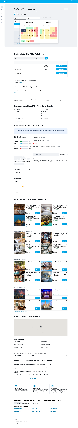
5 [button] (37, 28)
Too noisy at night (38, 147)
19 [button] (37, 33)
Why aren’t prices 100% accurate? (21, 425)
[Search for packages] (1, 11)
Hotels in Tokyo (35, 413)
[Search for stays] (1, 7)
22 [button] (27, 35)
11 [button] (34, 30)
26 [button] (37, 35)
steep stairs (28, 161)
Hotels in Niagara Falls (54, 413)
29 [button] (27, 38)
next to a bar (23, 161)
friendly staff (22, 156)
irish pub (28, 159)
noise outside (17, 163)
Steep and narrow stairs (39, 144)
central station (17, 161)
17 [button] (32, 33)
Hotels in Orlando (35, 410)
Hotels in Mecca (35, 408)
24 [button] (32, 35)
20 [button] (21, 35)
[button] (2, 1)
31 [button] (56, 38)
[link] (21, 227)
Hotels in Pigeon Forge (18, 410)
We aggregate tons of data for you (21, 423)
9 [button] (29, 30)
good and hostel (17, 159)
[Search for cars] (1, 9)
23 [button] (29, 35)
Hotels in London (53, 411)
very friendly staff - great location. (41, 140)
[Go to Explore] (1, 14)
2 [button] (29, 28)
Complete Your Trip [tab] (34, 403)
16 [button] (29, 33)
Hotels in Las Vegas (18, 408)
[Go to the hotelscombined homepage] (8, 1)
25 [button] (34, 35)
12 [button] (37, 30)
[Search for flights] (1, 5)
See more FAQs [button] (33, 378)
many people (23, 159)
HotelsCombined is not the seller (21, 421)
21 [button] (24, 35)
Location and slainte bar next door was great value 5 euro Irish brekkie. (47, 138)
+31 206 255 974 (17, 13)
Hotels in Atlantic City (36, 411)
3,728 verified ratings (22, 14)
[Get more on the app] (1, 17)
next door (22, 163)
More (15, 92)
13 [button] (21, 33)
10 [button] (32, 30)
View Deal (37, 213)
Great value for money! (39, 137)
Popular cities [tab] (17, 403)
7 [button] (24, 30)
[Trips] (1, 20)
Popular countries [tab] (25, 403)
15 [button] (27, 33)
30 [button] (29, 38)
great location (17, 156)
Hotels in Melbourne (53, 408)
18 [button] (34, 33)
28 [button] (24, 38)
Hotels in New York (17, 411)
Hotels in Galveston (18, 413)
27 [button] (21, 38)
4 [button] (34, 28)
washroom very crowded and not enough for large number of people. (46, 146)
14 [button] (24, 33)
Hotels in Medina (53, 410)
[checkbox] (19, 182)
